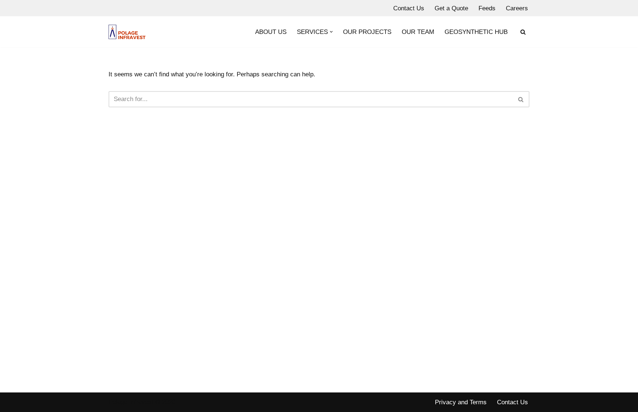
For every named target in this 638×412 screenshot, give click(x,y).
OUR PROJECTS (367, 31)
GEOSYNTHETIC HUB (476, 31)
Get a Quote (451, 8)
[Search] (523, 32)
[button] (331, 32)
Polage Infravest (131, 401)
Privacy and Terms (461, 402)
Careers (517, 8)
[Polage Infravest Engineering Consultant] (127, 32)
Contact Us (408, 8)
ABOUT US (271, 31)
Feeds (486, 8)
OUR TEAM (418, 31)
